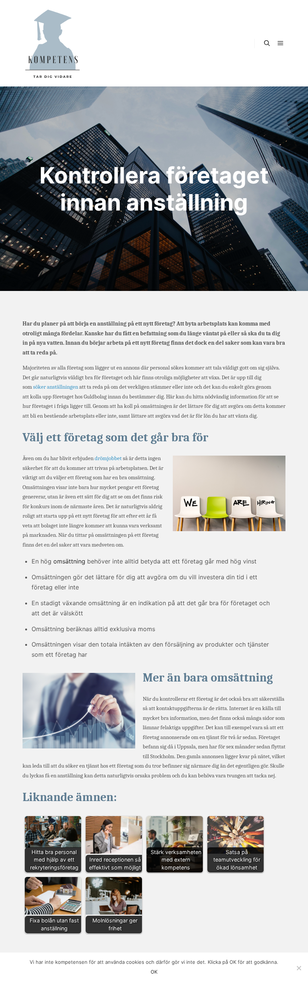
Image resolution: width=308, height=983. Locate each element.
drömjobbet (108, 458)
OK (154, 972)
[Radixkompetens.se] (52, 43)
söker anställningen (55, 386)
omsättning (69, 561)
